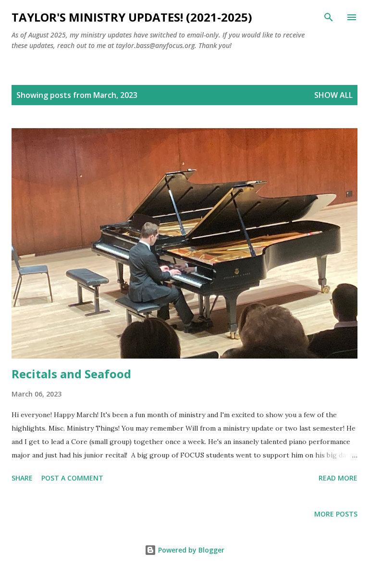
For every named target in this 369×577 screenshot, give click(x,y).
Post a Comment (72, 477)
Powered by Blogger (190, 549)
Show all (333, 95)
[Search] (328, 17)
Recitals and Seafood (71, 374)
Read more (338, 477)
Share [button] (22, 477)
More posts (335, 513)
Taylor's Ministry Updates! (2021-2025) (132, 17)
